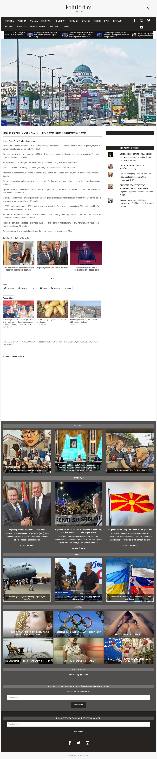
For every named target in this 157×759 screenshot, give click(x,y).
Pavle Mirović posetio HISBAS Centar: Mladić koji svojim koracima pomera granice (19, 269)
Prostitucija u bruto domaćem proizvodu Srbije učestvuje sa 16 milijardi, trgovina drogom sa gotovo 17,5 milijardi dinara (18, 322)
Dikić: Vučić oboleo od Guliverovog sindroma (27, 470)
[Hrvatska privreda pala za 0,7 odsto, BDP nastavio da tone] (85, 309)
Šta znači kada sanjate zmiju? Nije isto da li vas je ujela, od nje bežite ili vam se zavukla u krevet (136, 157)
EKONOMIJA (29, 342)
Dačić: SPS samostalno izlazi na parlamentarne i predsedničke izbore (86, 269)
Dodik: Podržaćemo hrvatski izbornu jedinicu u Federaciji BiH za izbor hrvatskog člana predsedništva (59, 35)
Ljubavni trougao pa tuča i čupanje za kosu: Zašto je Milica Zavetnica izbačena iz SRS (135, 177)
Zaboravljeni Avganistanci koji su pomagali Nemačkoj (27, 597)
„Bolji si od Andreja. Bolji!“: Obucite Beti (130, 470)
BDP (48, 342)
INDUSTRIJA (56, 342)
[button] (99, 260)
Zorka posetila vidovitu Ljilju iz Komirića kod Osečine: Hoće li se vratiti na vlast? (137, 203)
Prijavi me (78, 705)
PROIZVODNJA (69, 342)
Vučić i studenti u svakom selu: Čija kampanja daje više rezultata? (78, 597)
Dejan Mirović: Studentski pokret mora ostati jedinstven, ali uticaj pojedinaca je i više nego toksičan (78, 531)
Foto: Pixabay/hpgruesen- (25, 141)
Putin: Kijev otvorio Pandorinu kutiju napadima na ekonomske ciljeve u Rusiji (24, 35)
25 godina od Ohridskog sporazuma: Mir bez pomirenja (130, 529)
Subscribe (78, 732)
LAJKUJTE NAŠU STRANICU (130, 133)
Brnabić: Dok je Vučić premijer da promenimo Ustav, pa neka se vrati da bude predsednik (94, 35)
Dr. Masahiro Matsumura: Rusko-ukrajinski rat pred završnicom (130, 597)
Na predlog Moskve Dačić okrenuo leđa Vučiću (52, 268)
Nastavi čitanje (27, 545)
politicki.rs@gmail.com (78, 674)
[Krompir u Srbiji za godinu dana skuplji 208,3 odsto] (52, 309)
